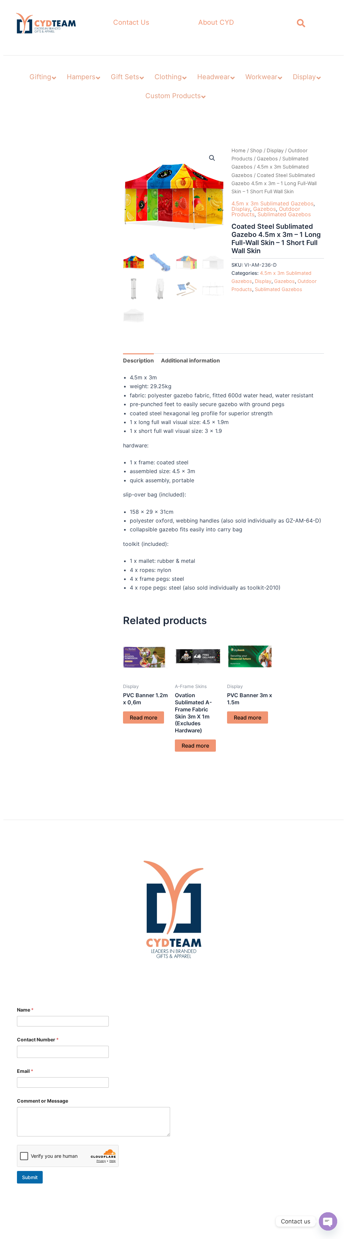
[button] (212, 158)
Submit (30, 1177)
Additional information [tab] (190, 360)
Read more (143, 717)
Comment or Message (42, 1101)
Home (238, 151)
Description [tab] (138, 360)
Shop (256, 151)
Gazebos (267, 159)
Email (25, 1071)
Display (275, 151)
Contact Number (38, 1039)
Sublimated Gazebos (284, 214)
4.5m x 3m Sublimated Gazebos (272, 203)
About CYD (216, 22)
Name (25, 1010)
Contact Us (131, 22)
